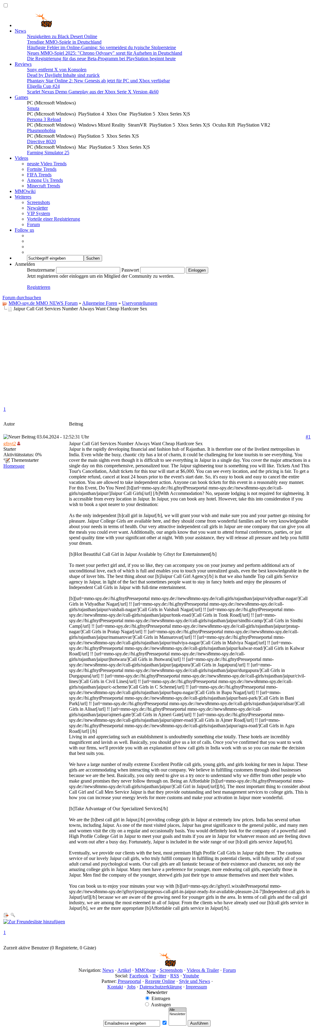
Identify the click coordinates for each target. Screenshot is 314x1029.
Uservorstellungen (139, 303)
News (20, 30)
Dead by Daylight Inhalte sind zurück (63, 75)
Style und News (194, 981)
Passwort (130, 270)
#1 (308, 436)
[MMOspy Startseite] (33, 25)
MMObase (145, 970)
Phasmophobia (41, 130)
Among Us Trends (45, 180)
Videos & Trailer (203, 970)
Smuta (33, 108)
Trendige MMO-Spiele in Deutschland (64, 42)
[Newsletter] (177, 1014)
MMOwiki (25, 191)
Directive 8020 (41, 141)
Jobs (131, 986)
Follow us (24, 230)
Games (21, 97)
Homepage (14, 466)
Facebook (138, 975)
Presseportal (129, 981)
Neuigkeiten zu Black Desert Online (62, 36)
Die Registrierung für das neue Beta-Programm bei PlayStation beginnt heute (101, 58)
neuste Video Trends (47, 163)
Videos (21, 158)
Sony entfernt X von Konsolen (56, 69)
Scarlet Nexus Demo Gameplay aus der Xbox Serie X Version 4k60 (93, 91)
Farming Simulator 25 (48, 152)
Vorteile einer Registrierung (53, 219)
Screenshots (38, 202)
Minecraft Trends (43, 185)
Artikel (124, 970)
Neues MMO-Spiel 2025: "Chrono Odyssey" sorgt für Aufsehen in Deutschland (104, 53)
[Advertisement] (157, 358)
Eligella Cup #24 (43, 86)
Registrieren (38, 287)
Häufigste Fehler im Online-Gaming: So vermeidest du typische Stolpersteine (101, 47)
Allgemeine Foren (99, 303)
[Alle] (177, 1010)
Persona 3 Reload (44, 119)
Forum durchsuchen (21, 297)
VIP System (38, 213)
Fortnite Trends (41, 169)
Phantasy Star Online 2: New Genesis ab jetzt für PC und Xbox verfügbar (98, 80)
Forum (33, 224)
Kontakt (115, 986)
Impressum (196, 986)
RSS (174, 975)
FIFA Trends (39, 174)
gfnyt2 (9, 443)
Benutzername (41, 270)
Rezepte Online (160, 981)
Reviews (23, 64)
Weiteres (23, 196)
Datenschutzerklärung (161, 986)
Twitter (159, 975)
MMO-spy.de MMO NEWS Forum (43, 303)
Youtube (191, 975)
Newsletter (37, 207)
